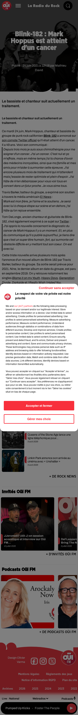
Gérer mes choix (39, 419)
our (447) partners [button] (23, 305)
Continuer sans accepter (56, 288)
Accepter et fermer (39, 405)
